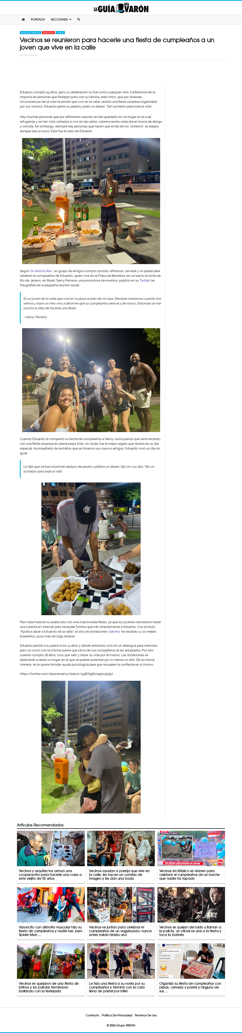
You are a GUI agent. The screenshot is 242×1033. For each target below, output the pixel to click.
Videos (60, 32)
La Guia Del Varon (121, 8)
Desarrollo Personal (30, 32)
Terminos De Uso (146, 1015)
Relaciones (48, 32)
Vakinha (114, 631)
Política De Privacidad (117, 1015)
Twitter (145, 280)
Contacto (92, 1015)
